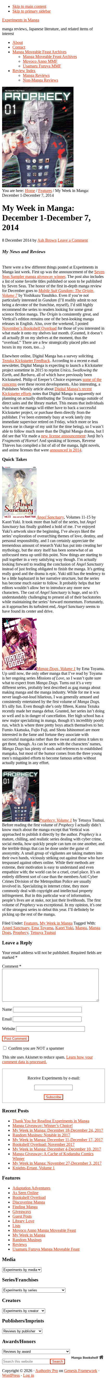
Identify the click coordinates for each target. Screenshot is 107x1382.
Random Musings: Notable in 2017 (41, 1135)
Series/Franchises (20, 1279)
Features (31, 923)
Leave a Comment (73, 240)
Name (7, 1009)
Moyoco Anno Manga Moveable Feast (44, 1230)
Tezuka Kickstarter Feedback (26, 360)
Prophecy (20, 932)
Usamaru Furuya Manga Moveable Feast (45, 1249)
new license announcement (63, 436)
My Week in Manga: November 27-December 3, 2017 (57, 1163)
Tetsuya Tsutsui (43, 932)
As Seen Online (25, 1193)
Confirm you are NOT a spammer (35, 1048)
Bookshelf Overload (29, 1197)
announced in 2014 (65, 450)
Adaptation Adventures (31, 1188)
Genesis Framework (80, 1370)
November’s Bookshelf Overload (29, 328)
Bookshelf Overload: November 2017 (43, 1144)
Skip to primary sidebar (31, 11)
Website (8, 1028)
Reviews (19, 1244)
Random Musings (27, 1240)
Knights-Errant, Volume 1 (33, 1168)
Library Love (23, 1221)
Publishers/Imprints (23, 1320)
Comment (11, 966)
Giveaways (21, 1211)
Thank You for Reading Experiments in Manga (50, 1121)
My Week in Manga (56, 923)
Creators (11, 1300)
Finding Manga (25, 1207)
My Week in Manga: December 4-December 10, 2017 (56, 1149)
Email (7, 1019)
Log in (28, 1375)
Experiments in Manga (20, 20)
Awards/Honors (19, 1341)
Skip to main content (29, 6)
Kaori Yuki (64, 928)
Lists (16, 1225)
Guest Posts (22, 1216)
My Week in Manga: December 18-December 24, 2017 (57, 1130)
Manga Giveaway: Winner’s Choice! (42, 1125)
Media (9, 1259)
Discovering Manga (28, 1202)
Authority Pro (46, 1370)
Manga (81, 928)
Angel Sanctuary (15, 928)
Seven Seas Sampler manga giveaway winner (53, 274)
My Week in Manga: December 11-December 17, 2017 (57, 1139)
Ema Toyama (42, 928)
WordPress (11, 1375)
